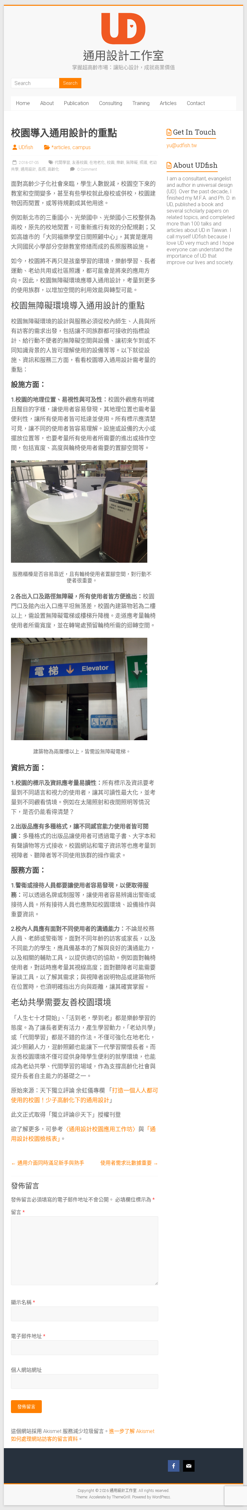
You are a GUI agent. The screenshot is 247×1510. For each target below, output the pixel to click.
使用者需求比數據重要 (129, 1163)
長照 (42, 169)
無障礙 (132, 162)
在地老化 (97, 162)
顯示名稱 (23, 1302)
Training (141, 103)
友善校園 (79, 162)
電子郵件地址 (28, 1336)
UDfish (26, 147)
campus (81, 147)
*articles (60, 147)
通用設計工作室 (123, 55)
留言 (18, 1212)
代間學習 (62, 162)
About (47, 103)
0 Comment (86, 169)
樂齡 (120, 162)
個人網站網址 (26, 1370)
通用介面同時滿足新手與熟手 (47, 1163)
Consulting (110, 103)
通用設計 (28, 169)
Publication (76, 103)
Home (23, 103)
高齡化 (53, 169)
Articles (168, 103)
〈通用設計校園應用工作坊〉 (100, 1129)
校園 (110, 162)
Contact (196, 103)
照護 (143, 162)
